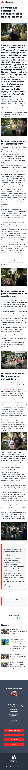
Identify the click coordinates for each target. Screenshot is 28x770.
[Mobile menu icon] (26, 2)
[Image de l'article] (5, 631)
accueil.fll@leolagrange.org (14, 717)
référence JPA (8, 389)
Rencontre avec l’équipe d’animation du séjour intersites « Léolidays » (18, 631)
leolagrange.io (18, 697)
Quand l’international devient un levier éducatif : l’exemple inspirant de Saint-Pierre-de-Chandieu (18, 666)
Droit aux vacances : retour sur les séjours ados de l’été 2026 (18, 655)
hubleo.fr (5, 602)
